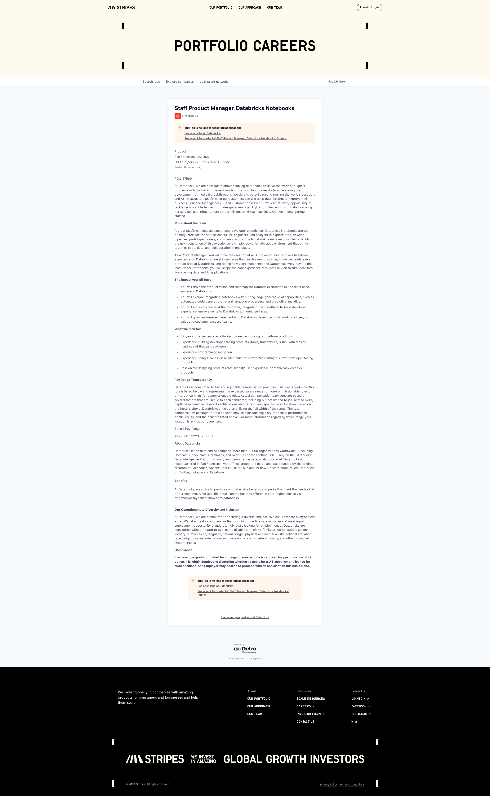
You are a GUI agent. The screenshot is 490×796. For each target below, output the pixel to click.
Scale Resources (311, 699)
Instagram (359, 714)
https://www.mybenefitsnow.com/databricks (207, 498)
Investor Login (371, 7)
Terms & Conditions (352, 784)
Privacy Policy (328, 784)
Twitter (184, 472)
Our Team (274, 7)
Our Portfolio (220, 7)
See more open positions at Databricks (245, 617)
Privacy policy (236, 658)
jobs (151, 81)
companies (180, 81)
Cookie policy (254, 658)
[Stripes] (121, 7)
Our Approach (249, 7)
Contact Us (305, 721)
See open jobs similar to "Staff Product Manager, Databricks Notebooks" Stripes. (236, 138)
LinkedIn (197, 472)
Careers (304, 706)
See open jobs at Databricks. (203, 133)
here (218, 421)
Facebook (217, 472)
